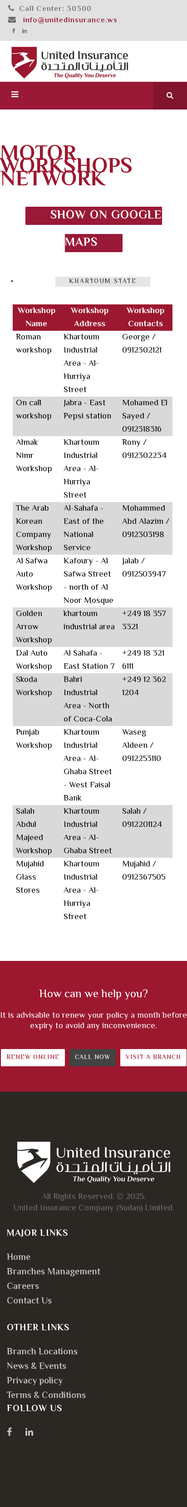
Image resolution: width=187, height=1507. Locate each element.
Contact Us (29, 1301)
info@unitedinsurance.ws (70, 20)
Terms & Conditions (46, 1396)
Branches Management (53, 1272)
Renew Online (32, 1058)
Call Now (92, 1058)
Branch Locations (42, 1352)
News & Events (36, 1367)
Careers (23, 1287)
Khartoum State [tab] (103, 282)
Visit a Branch (153, 1058)
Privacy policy (35, 1381)
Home (18, 1258)
